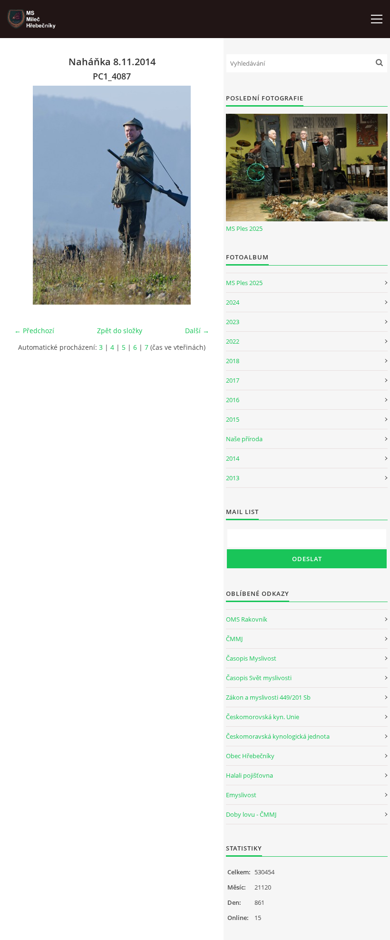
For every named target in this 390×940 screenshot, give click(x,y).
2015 (232, 419)
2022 (232, 341)
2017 (232, 380)
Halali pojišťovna (249, 775)
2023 (232, 321)
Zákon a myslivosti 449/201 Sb (268, 697)
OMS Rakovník (246, 619)
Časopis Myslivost (251, 658)
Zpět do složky (119, 330)
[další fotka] (194, 195)
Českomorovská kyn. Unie (262, 716)
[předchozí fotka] (29, 195)
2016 (232, 400)
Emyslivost (241, 795)
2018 (232, 360)
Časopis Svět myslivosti (259, 677)
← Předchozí (34, 330)
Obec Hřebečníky (250, 756)
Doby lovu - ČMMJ (251, 814)
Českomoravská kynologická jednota (278, 736)
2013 (232, 478)
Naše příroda (244, 439)
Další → (197, 330)
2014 (232, 458)
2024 (232, 302)
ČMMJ (234, 638)
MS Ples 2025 (244, 228)
